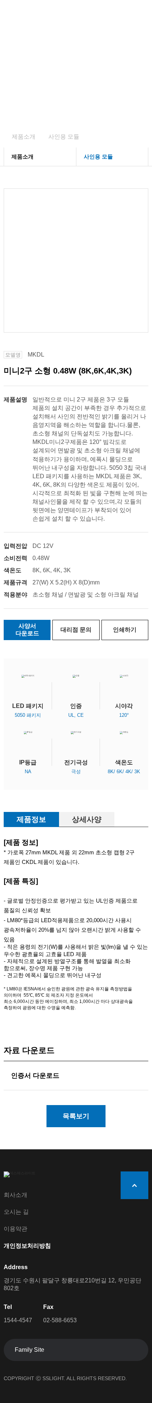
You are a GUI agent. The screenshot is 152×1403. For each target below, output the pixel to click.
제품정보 (31, 819)
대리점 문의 (76, 629)
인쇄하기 (125, 629)
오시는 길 (16, 1212)
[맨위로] (134, 1185)
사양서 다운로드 (27, 629)
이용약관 (15, 1229)
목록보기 (76, 1116)
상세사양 (86, 819)
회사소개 (15, 1195)
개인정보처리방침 (27, 1246)
